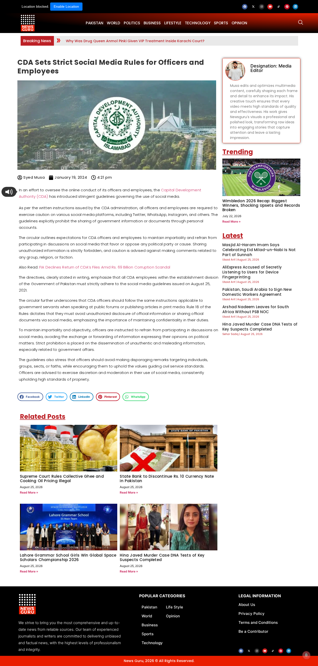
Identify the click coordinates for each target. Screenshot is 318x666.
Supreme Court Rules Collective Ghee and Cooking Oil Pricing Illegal (62, 478)
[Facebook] (244, 6)
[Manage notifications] (306, 655)
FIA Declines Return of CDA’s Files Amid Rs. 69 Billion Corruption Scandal (104, 267)
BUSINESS (152, 23)
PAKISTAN (94, 23)
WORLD (113, 23)
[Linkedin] (295, 6)
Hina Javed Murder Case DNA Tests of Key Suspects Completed (162, 557)
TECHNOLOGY (197, 23)
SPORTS (221, 23)
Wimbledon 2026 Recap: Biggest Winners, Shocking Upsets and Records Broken (261, 205)
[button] (8, 192)
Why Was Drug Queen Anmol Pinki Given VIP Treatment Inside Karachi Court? (135, 40)
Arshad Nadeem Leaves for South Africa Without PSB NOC (255, 309)
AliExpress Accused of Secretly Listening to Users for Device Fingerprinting (252, 272)
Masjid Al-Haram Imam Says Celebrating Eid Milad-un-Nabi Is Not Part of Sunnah (259, 249)
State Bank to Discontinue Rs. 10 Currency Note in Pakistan (167, 478)
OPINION (239, 23)
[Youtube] (270, 6)
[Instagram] (261, 6)
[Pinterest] (287, 6)
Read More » (29, 492)
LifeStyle (172, 23)
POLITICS (132, 23)
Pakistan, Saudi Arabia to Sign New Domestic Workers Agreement (257, 292)
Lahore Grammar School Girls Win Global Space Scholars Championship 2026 (68, 557)
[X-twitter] (253, 6)
